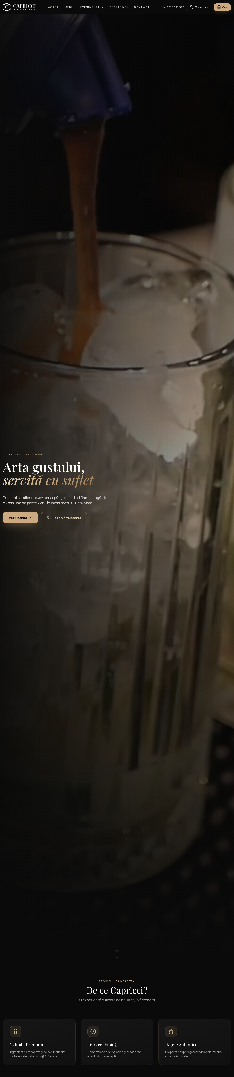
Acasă (53, 7)
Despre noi (119, 7)
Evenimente (90, 7)
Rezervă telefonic (66, 518)
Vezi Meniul (18, 518)
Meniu (70, 7)
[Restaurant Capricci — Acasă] (19, 7)
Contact (142, 7)
